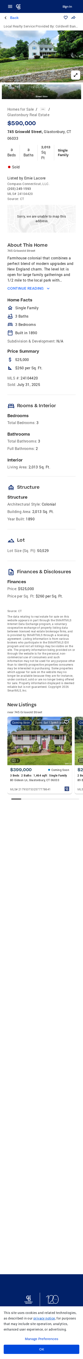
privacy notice (44, 1318)
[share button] (73, 17)
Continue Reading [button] (25, 288)
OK (41, 1349)
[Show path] (43, 109)
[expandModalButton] (75, 75)
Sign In (67, 6)
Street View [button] (41, 96)
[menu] (11, 6)
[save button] (65, 17)
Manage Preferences (41, 1339)
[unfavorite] (66, 722)
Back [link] (14, 17)
